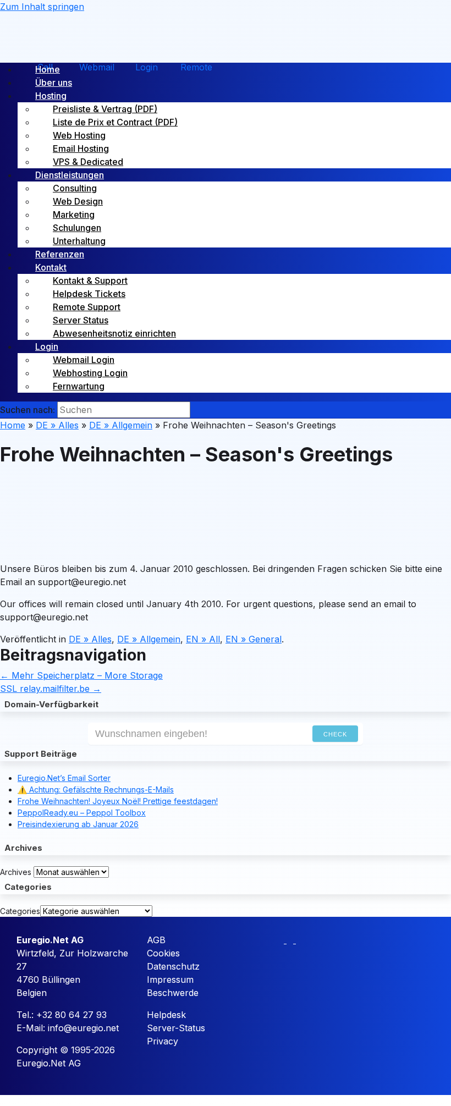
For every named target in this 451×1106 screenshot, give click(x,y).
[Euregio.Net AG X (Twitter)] (291, 939)
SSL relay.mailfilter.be (50, 688)
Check (335, 734)
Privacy (162, 1041)
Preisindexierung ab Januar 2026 (78, 824)
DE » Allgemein (120, 425)
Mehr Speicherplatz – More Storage (81, 675)
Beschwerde (173, 992)
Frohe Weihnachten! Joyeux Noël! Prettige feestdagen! (118, 801)
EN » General (254, 639)
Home (12, 425)
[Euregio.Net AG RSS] (299, 939)
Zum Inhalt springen (42, 6)
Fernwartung (79, 386)
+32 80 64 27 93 (71, 1014)
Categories (20, 911)
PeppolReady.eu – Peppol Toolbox (82, 812)
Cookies (163, 953)
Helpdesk (166, 1014)
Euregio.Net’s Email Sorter (64, 778)
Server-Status (176, 1027)
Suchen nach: (27, 409)
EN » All (203, 639)
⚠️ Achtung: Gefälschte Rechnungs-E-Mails (96, 789)
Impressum (170, 979)
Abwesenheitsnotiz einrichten (114, 333)
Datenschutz (173, 966)
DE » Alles (57, 425)
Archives (15, 872)
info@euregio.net (83, 1027)
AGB (156, 939)
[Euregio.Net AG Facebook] (282, 939)
